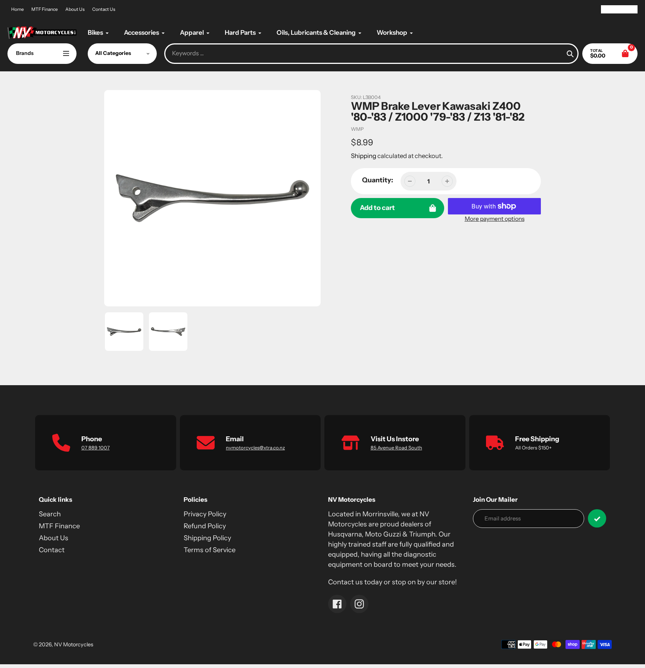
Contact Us (103, 9)
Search (50, 514)
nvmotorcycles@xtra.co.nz (255, 448)
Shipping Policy (207, 538)
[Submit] (597, 518)
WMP (357, 129)
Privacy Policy (205, 514)
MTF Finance (44, 9)
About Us (75, 9)
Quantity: (377, 180)
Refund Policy (205, 526)
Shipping (363, 156)
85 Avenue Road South (396, 448)
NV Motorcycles (73, 644)
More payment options (494, 218)
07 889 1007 (95, 448)
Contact (52, 550)
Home (17, 9)
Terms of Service (210, 550)
